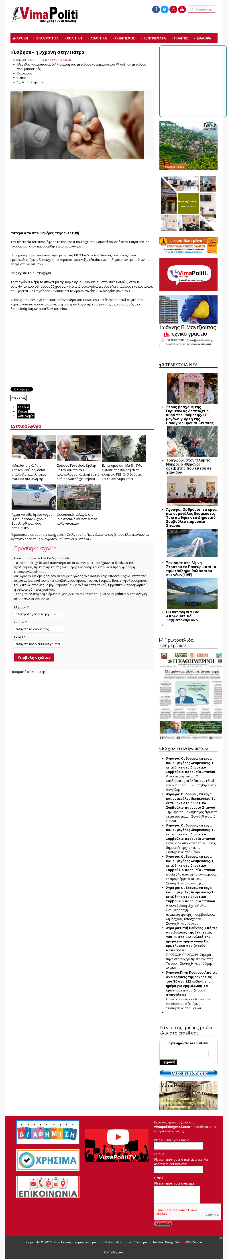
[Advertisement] (82, 195)
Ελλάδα (23, 407)
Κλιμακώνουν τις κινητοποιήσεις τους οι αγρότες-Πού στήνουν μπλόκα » (79, 536)
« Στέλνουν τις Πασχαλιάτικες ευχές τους (94, 534)
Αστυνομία (26, 416)
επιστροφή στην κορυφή (28, 672)
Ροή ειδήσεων (114, 1252)
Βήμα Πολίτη (62, 1242)
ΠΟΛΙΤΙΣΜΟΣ (124, 38)
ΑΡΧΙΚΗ (22, 38)
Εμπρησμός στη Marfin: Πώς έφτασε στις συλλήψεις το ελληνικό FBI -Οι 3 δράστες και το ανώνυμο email (122, 472)
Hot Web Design (163, 1242)
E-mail (158, 1178)
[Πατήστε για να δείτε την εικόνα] (77, 133)
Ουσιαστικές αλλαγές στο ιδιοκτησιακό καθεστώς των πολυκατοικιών (77, 518)
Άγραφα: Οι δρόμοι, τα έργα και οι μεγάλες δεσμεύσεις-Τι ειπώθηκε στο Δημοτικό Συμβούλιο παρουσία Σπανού (190, 765)
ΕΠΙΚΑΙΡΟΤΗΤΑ (47, 38)
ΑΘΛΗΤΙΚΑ (98, 38)
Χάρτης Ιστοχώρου (88, 1242)
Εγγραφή (168, 1062)
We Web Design (188, 1242)
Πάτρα (22, 411)
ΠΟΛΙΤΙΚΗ (74, 38)
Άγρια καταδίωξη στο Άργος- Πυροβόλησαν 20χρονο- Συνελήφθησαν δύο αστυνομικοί (32, 521)
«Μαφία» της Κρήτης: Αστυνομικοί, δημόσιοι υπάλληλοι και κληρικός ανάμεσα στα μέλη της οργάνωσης (29, 474)
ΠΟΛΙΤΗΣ (180, 38)
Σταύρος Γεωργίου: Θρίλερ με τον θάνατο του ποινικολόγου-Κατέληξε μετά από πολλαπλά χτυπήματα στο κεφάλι (78, 474)
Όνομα (159, 1154)
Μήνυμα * (21, 607)
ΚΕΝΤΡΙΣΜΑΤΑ (154, 38)
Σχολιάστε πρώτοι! (30, 82)
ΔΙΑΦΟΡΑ (203, 38)
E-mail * (20, 637)
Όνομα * (20, 622)
